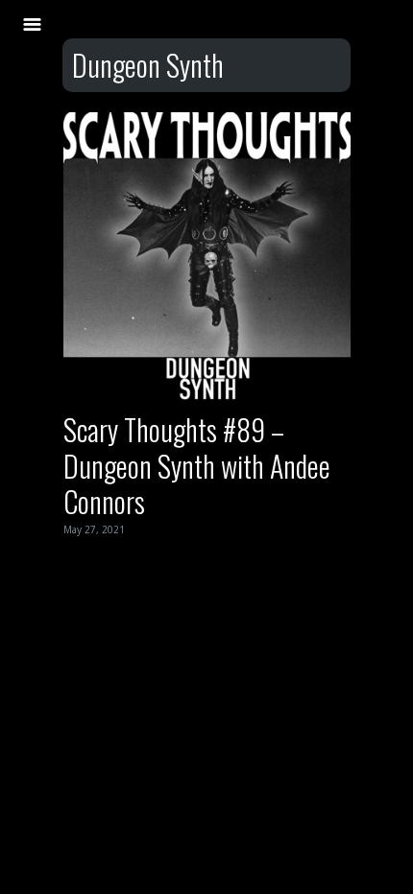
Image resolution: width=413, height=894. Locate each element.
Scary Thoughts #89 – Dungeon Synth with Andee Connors (196, 465)
